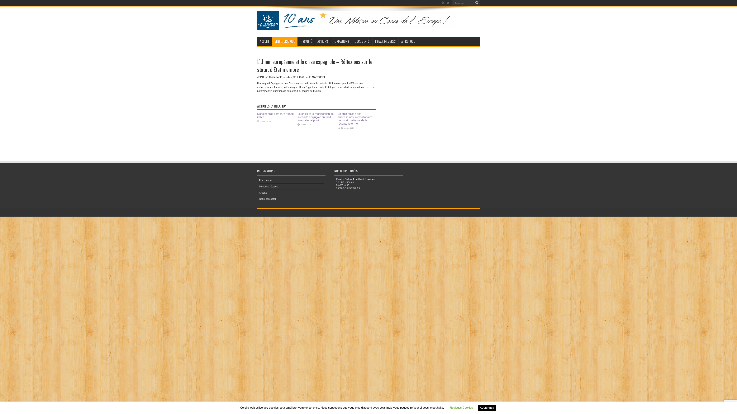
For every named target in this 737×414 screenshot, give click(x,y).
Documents (362, 41)
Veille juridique (285, 41)
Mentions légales (268, 186)
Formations (341, 41)
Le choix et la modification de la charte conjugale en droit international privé (315, 117)
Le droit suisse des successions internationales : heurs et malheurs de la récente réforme (356, 118)
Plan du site (265, 180)
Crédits (263, 192)
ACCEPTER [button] (487, 407)
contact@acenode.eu (348, 187)
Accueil (264, 41)
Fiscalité (306, 41)
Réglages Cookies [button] (461, 407)
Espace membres (385, 41)
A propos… (408, 41)
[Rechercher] (477, 3)
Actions (322, 41)
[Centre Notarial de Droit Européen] (360, 27)
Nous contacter (267, 198)
